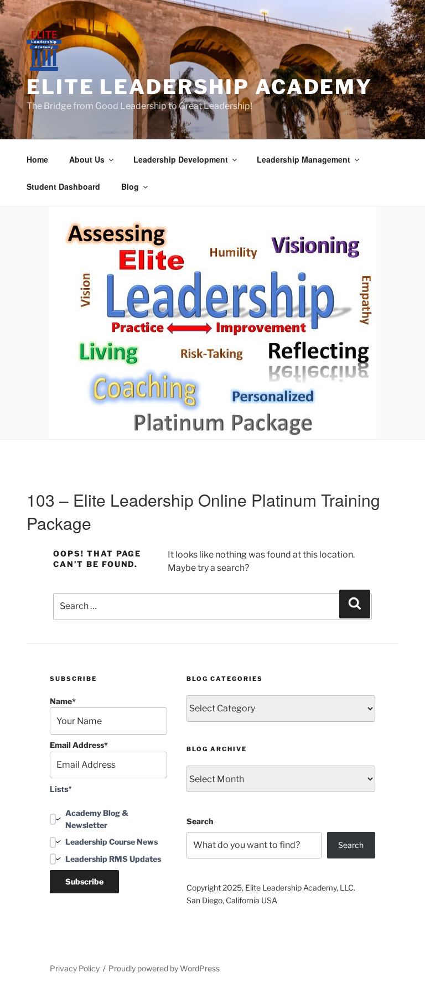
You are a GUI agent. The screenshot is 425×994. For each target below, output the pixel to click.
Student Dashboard (63, 186)
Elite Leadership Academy (199, 87)
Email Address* (79, 745)
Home (37, 159)
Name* (63, 701)
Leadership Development (180, 159)
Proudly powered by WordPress (164, 968)
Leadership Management (303, 159)
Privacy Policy (75, 968)
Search (199, 821)
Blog (130, 186)
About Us (87, 159)
